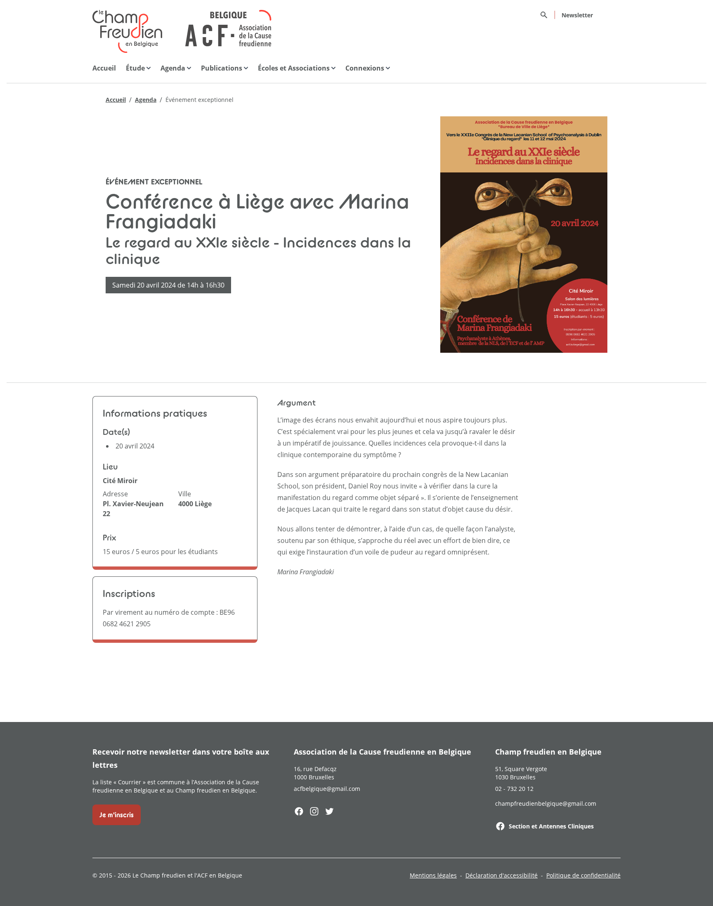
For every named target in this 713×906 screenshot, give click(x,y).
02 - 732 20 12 (514, 789)
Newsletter (577, 15)
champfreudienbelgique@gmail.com (545, 803)
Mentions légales (433, 875)
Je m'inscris (116, 815)
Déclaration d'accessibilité (501, 875)
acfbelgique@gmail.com (327, 789)
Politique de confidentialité (583, 875)
